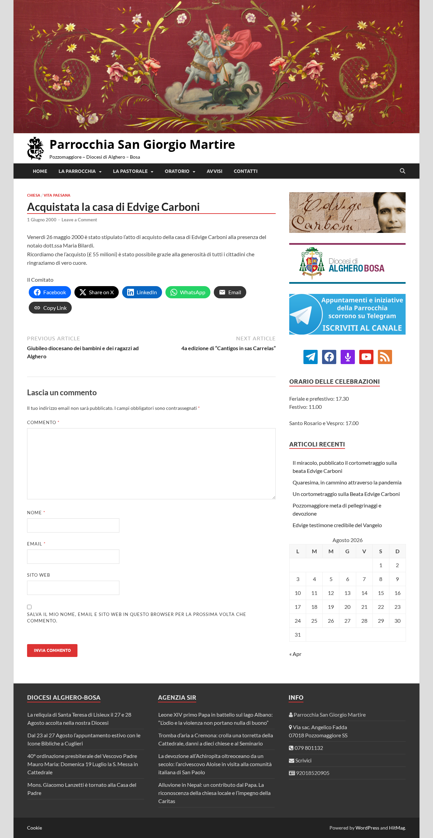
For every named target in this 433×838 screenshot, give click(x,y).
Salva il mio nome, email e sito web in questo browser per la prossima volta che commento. (136, 618)
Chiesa (33, 195)
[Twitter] (329, 356)
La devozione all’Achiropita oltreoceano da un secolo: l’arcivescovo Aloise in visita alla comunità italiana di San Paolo (215, 764)
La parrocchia (77, 171)
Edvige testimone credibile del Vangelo (337, 525)
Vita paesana (57, 195)
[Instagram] (366, 356)
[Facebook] (310, 356)
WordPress (367, 828)
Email (36, 543)
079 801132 (308, 747)
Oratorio (177, 171)
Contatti (245, 171)
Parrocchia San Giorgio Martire (142, 144)
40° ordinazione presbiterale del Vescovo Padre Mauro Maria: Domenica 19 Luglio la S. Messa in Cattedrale (82, 764)
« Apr (295, 654)
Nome (36, 512)
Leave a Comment (79, 219)
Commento (43, 422)
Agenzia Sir (177, 697)
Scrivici (303, 760)
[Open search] (402, 171)
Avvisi (214, 171)
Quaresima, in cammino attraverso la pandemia (347, 482)
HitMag (397, 828)
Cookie (34, 828)
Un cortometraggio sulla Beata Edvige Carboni (346, 494)
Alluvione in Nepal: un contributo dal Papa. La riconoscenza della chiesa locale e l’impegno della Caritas (214, 792)
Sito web (38, 575)
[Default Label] (348, 356)
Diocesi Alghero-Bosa (63, 697)
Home (40, 171)
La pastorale (130, 171)
